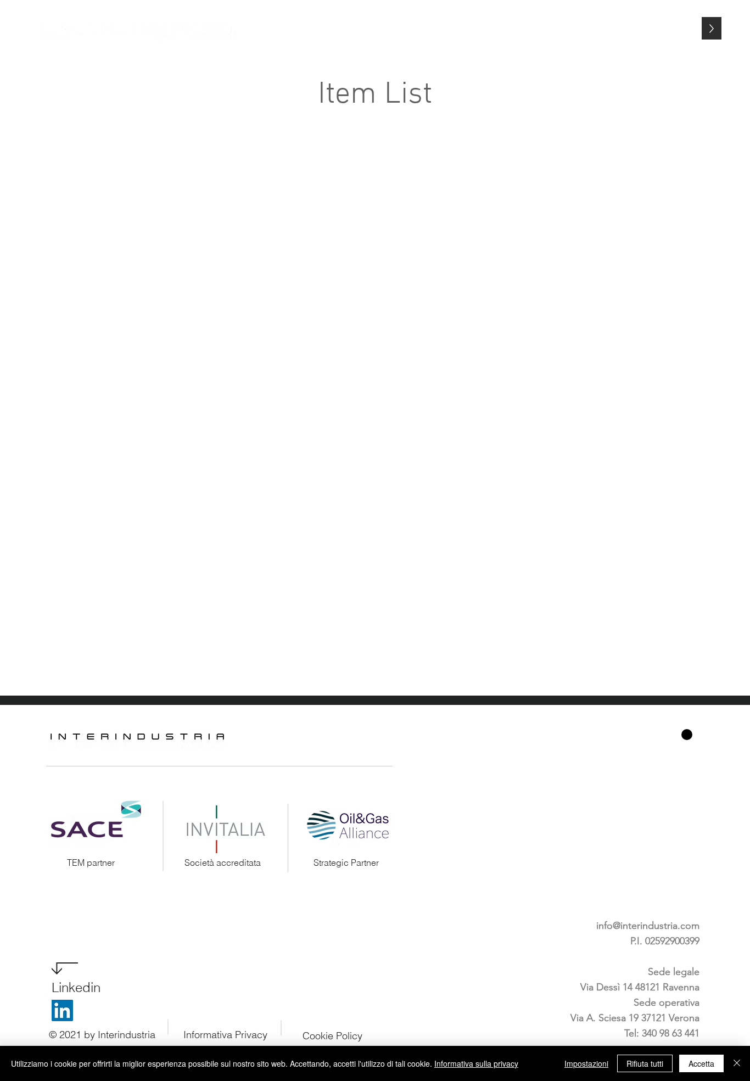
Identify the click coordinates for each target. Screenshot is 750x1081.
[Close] (736, 1063)
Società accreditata (222, 862)
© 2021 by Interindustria (102, 1034)
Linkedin (76, 987)
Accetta (701, 1063)
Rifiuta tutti (644, 1063)
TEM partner (91, 862)
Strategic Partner (346, 862)
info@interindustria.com (647, 926)
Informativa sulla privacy (476, 1063)
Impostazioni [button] (586, 1063)
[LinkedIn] (62, 1010)
